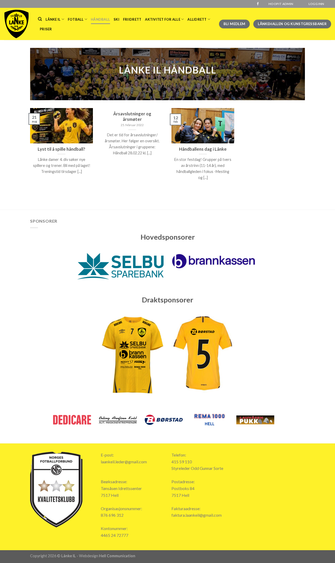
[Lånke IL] (17, 24)
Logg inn (316, 3)
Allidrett (196, 19)
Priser (46, 29)
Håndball (100, 19)
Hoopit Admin (281, 3)
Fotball (76, 19)
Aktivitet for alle (162, 19)
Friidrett (132, 19)
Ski (116, 19)
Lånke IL (53, 19)
